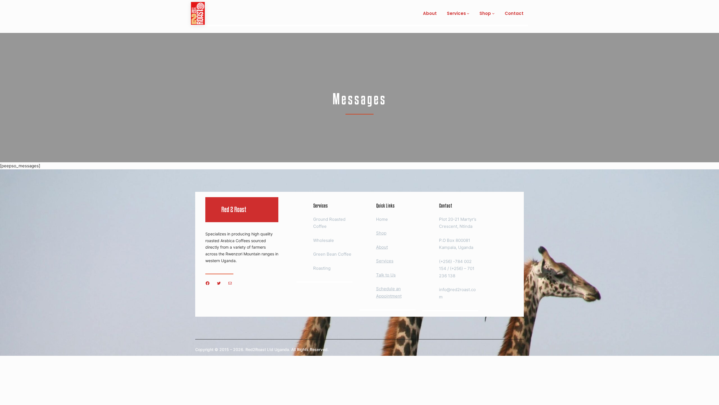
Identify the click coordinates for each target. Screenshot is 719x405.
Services (384, 261)
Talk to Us (386, 275)
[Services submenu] (468, 13)
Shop (381, 233)
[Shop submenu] (493, 13)
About (382, 247)
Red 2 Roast (233, 209)
